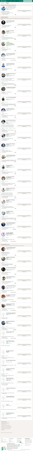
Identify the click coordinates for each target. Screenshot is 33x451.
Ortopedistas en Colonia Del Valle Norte (6, 426)
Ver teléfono (24, 251)
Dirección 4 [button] (14, 128)
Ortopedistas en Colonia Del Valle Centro (6, 427)
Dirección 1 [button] (3, 128)
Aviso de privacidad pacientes (4, 441)
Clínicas (10, 440)
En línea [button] (7, 35)
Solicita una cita (24, 11)
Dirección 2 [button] (7, 128)
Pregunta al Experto (11, 441)
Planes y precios (19, 439)
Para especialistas (19, 440)
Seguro (8, 3)
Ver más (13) (2, 429)
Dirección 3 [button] (10, 128)
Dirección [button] (3, 35)
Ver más (13, 8)
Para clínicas (18, 441)
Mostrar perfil (24, 345)
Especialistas (10, 439)
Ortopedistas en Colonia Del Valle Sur (5, 428)
